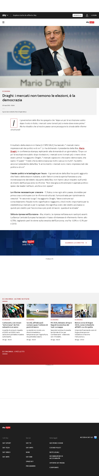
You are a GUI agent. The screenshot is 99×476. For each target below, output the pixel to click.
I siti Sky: (5, 438)
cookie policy (55, 448)
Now (28, 452)
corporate (54, 467)
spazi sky (29, 461)
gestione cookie (56, 443)
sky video (6, 452)
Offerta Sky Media (57, 463)
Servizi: (28, 438)
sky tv (28, 443)
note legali (54, 452)
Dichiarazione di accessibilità (56, 457)
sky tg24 (6, 448)
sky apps (29, 448)
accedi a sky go (86, 437)
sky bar (29, 457)
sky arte (6, 457)
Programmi (30, 466)
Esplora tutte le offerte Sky (24, 15)
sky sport (6, 443)
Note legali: (54, 438)
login (94, 15)
